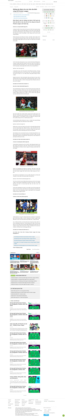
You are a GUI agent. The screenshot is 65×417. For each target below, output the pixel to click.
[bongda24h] (9, 4)
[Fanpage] (51, 408)
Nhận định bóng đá (24, 401)
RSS (44, 407)
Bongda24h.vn (53, 412)
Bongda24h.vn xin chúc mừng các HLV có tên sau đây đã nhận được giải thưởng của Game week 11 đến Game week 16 (18, 320)
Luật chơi (46, 6)
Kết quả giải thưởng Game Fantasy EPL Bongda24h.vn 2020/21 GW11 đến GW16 (18, 315)
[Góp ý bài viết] (11, 16)
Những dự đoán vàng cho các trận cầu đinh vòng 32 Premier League (23, 292)
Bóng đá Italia (17, 405)
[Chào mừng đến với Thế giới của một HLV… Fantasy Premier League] (34, 326)
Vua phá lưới (53, 6)
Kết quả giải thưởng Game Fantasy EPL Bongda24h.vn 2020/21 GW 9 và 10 (18, 334)
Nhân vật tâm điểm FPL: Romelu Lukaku (20, 16)
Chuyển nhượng (24, 402)
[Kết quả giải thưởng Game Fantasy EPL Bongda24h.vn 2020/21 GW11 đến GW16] (34, 316)
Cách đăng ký (42, 6)
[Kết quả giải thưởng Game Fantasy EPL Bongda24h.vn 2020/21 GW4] (34, 362)
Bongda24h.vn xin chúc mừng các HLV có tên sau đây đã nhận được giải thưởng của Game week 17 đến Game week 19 (18, 309)
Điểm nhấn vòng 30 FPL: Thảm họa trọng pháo (19, 297)
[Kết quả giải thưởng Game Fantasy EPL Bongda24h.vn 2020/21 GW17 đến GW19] (34, 305)
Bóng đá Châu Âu (17, 402)
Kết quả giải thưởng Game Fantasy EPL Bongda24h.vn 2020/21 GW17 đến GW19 (18, 304)
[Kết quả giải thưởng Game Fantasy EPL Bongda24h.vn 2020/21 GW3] (34, 371)
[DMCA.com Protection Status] (46, 415)
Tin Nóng (9, 401)
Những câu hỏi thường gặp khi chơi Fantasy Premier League (25, 245)
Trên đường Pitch (37, 1)
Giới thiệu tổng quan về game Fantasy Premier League (24, 240)
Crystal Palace (52, 18)
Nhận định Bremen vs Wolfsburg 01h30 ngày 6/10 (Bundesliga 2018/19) (24, 281)
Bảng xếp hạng (31, 403)
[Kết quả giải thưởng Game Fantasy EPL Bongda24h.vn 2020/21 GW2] (34, 389)
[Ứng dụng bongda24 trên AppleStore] (53, 401)
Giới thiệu (37, 6)
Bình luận (23, 399)
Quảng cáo (49, 409)
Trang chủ (9, 399)
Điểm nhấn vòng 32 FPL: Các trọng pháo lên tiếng (21, 14)
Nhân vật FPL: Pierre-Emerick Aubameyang (19, 295)
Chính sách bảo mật (38, 402)
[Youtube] (55, 408)
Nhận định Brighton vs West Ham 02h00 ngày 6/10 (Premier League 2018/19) (25, 277)
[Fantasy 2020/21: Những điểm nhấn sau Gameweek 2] (34, 379)
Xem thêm (25, 395)
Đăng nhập (55, 1)
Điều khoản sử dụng (38, 401)
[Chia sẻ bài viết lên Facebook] (11, 10)
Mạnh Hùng (29, 249)
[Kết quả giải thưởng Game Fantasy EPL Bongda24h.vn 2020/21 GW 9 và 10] (34, 335)
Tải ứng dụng (46, 399)
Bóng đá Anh (17, 401)
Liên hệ (45, 409)
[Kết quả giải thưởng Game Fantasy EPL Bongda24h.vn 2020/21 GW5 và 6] (34, 354)
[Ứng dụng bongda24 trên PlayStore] (49, 401)
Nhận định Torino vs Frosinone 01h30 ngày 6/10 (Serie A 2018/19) (22, 282)
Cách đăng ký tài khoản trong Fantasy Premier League (24, 236)
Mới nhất (30, 1)
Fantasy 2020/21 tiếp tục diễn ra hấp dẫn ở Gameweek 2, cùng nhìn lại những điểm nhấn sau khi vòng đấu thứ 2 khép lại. (18, 382)
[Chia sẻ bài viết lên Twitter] (11, 12)
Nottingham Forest (44, 23)
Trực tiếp (9, 405)
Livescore (23, 405)
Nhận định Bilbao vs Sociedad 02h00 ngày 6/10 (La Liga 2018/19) (22, 279)
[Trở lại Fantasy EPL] (11, 18)
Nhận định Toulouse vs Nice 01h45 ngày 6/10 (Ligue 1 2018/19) (22, 284)
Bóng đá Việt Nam (17, 399)
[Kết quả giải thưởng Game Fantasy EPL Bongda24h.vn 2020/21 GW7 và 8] (34, 345)
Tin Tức (49, 6)
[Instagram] (53, 408)
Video (9, 402)
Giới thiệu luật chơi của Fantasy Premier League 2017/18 (25, 238)
